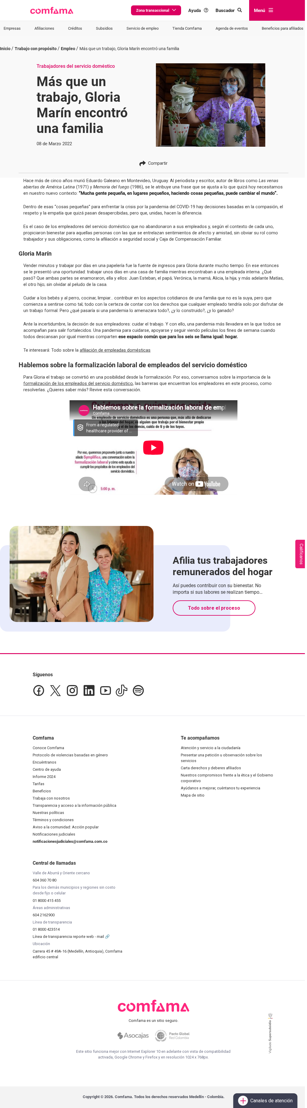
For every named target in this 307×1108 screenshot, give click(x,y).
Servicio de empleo (143, 28)
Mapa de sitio (192, 795)
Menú (259, 10)
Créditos (75, 28)
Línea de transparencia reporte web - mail (69, 936)
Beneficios (42, 791)
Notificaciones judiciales (54, 834)
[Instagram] (72, 691)
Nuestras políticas (48, 812)
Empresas (12, 28)
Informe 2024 (44, 776)
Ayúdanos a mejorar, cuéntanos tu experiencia (220, 788)
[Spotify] (138, 691)
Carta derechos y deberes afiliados (211, 768)
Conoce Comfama (48, 748)
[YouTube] (105, 691)
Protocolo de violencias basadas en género (70, 755)
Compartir (158, 163)
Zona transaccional (152, 10)
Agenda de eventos (232, 28)
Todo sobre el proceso (214, 608)
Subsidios (104, 28)
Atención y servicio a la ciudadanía (210, 748)
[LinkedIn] (89, 691)
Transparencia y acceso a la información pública (74, 805)
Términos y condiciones (53, 820)
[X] (55, 691)
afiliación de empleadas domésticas (115, 350)
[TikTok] (121, 691)
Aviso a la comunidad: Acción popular (66, 827)
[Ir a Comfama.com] (153, 1009)
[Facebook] (39, 691)
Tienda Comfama (187, 28)
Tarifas (38, 784)
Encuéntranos (44, 762)
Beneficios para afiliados (282, 28)
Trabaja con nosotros (51, 798)
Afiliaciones (44, 28)
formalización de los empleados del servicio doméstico (78, 383)
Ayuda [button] (194, 10)
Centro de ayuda (47, 769)
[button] (51, 10)
